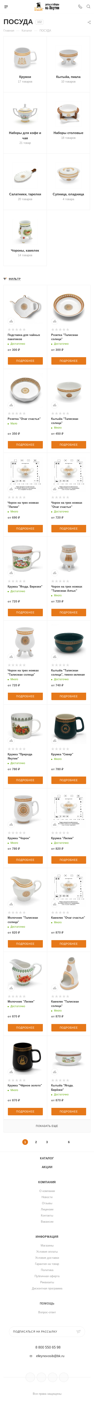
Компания (47, 1182)
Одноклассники (52, 1377)
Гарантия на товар (47, 1264)
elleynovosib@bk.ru (50, 1356)
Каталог (47, 1158)
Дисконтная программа (47, 1288)
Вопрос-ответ (47, 1312)
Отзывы (47, 1203)
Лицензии (47, 1209)
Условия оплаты (47, 1251)
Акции (47, 1167)
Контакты (47, 1215)
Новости (47, 1197)
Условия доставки (47, 1257)
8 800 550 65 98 (48, 1347)
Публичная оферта (47, 1276)
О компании (47, 1191)
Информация (47, 1236)
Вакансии (47, 1221)
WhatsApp (63, 1377)
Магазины (47, 1245)
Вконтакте (30, 1377)
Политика (47, 1270)
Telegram (41, 1377)
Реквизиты (47, 1282)
